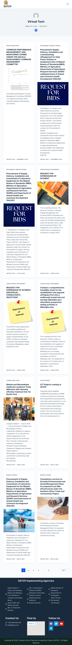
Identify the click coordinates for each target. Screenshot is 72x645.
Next (63, 570)
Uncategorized (45, 380)
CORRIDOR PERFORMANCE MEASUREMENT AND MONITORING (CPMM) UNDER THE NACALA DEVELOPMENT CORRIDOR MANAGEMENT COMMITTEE (18, 57)
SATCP (7, 6)
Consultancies (45, 169)
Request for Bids (55, 45)
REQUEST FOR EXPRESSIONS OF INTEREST (48, 176)
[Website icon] (36, 30)
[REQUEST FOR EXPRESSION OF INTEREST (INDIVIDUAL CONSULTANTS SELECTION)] (19, 312)
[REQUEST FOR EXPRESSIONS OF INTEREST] (52, 193)
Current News (10, 380)
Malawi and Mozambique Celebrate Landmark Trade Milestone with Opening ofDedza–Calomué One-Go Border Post (18, 389)
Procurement (44, 45)
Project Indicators (12, 45)
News (18, 380)
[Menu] (67, 4)
